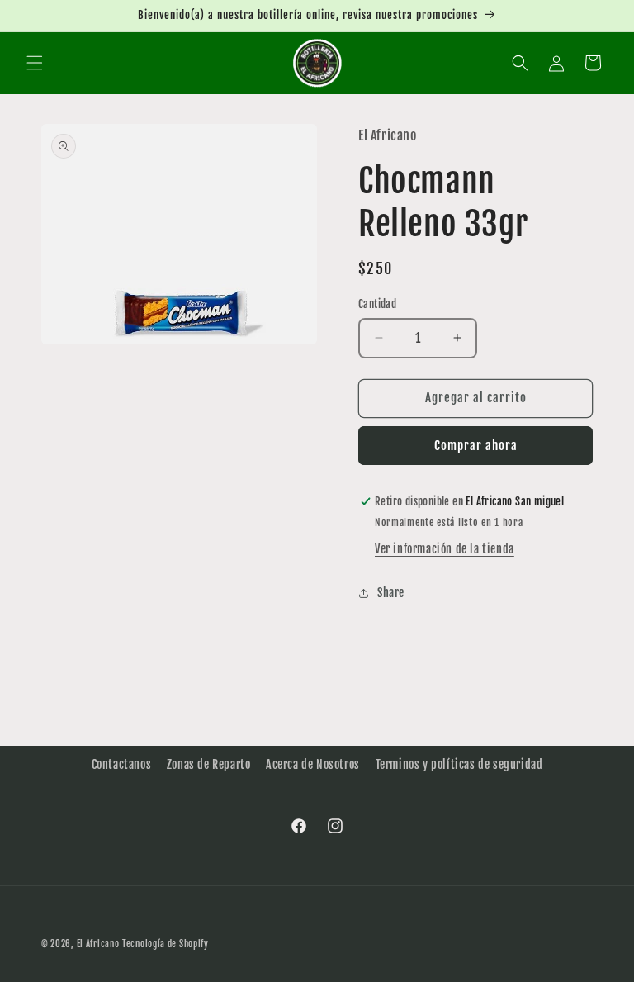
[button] (35, 63)
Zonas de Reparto (209, 764)
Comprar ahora (476, 445)
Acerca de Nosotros (313, 764)
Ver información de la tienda (444, 549)
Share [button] (391, 593)
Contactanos (122, 764)
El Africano (98, 944)
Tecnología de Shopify (165, 944)
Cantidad (377, 304)
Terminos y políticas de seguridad (459, 764)
